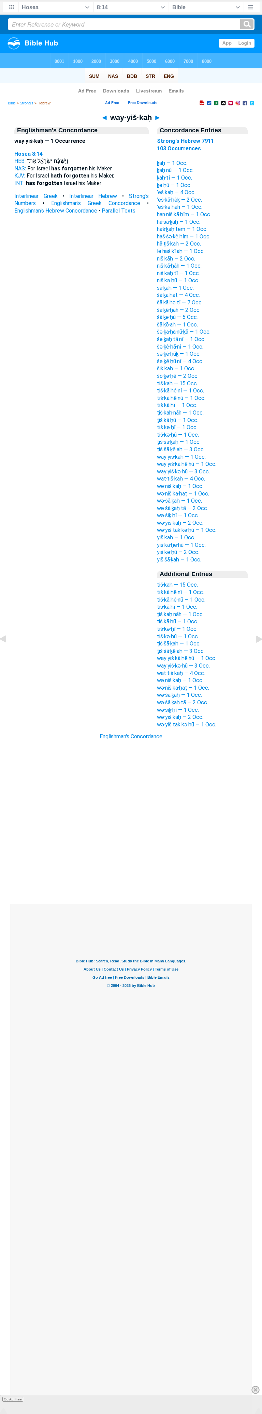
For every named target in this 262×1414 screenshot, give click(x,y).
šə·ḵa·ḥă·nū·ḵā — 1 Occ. (183, 332)
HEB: (20, 161)
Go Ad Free (13, 1399)
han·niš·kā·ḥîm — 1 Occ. (184, 214)
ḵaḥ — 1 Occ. (172, 163)
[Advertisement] (131, 862)
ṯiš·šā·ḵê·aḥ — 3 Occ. (181, 449)
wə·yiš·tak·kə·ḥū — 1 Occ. (186, 530)
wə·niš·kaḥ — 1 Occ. (180, 486)
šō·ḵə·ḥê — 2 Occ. (178, 376)
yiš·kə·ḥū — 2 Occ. (178, 552)
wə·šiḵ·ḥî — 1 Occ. (178, 515)
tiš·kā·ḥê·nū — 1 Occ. (181, 398)
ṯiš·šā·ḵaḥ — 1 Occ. (179, 442)
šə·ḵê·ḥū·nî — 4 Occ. (180, 361)
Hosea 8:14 (28, 154)
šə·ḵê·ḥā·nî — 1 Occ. (180, 346)
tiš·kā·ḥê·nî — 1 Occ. (180, 390)
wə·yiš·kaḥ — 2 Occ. (180, 523)
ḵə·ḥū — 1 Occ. (174, 185)
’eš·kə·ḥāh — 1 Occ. (179, 207)
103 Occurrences (179, 148)
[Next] (253, 654)
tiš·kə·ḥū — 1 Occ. (178, 435)
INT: (19, 183)
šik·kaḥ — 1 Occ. (176, 368)
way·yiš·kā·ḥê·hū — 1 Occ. (186, 464)
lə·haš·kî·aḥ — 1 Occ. (181, 251)
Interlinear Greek (36, 196)
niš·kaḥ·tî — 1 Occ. (178, 273)
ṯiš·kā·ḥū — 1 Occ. (177, 420)
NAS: (20, 168)
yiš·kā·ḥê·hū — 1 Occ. (181, 545)
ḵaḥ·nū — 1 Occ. (175, 170)
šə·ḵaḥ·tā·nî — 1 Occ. (181, 339)
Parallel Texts (118, 210)
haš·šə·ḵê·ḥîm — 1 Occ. (183, 236)
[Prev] (8, 654)
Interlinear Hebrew (93, 196)
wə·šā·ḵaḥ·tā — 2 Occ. (182, 508)
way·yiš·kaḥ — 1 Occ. (181, 457)
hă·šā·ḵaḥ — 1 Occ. (178, 222)
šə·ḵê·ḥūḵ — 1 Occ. (179, 354)
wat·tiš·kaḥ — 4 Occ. (181, 478)
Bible (12, 103)
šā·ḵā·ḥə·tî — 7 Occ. (180, 302)
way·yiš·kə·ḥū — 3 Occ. (183, 471)
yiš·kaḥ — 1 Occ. (176, 537)
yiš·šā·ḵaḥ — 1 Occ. (179, 559)
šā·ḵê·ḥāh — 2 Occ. (179, 310)
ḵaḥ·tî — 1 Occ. (174, 177)
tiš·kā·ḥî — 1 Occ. (177, 405)
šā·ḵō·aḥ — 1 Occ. (177, 324)
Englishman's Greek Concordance (95, 203)
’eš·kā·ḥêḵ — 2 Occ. (179, 200)
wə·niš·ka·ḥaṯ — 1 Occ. (183, 493)
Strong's (26, 103)
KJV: (19, 175)
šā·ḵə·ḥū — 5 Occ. (177, 317)
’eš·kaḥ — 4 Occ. (176, 192)
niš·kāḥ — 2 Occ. (176, 258)
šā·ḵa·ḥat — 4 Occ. (178, 295)
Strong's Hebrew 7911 (185, 141)
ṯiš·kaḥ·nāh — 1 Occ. (180, 412)
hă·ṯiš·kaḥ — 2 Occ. (179, 243)
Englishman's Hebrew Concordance (55, 210)
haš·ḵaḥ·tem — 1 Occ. (182, 229)
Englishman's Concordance (131, 736)
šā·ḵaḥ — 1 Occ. (175, 288)
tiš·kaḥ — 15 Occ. (177, 383)
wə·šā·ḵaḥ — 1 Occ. (179, 501)
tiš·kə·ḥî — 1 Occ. (177, 427)
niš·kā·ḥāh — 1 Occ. (179, 266)
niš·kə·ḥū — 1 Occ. (178, 280)
